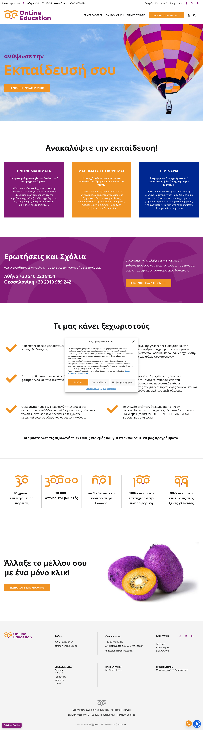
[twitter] (186, 636)
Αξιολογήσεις (163, 647)
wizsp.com (122, 724)
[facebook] (180, 636)
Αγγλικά (59, 670)
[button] (133, 341)
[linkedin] (192, 636)
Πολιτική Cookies (92, 388)
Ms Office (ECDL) (113, 670)
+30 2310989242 (78, 3)
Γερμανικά (60, 676)
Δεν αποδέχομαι (99, 382)
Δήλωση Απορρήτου (108, 388)
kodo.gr (97, 724)
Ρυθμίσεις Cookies (12, 725)
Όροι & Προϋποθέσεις (103, 714)
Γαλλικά (59, 673)
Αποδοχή (78, 382)
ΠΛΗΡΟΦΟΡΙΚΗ (113, 666)
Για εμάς (160, 644)
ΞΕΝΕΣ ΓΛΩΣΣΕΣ (63, 666)
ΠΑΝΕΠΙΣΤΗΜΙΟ (164, 666)
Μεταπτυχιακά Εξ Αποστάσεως (172, 670)
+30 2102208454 (43, 3)
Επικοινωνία (162, 650)
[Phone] (189, 723)
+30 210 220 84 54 (64, 641)
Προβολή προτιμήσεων (123, 382)
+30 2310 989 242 (53, 282)
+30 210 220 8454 (37, 276)
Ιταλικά (58, 683)
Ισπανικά (59, 680)
